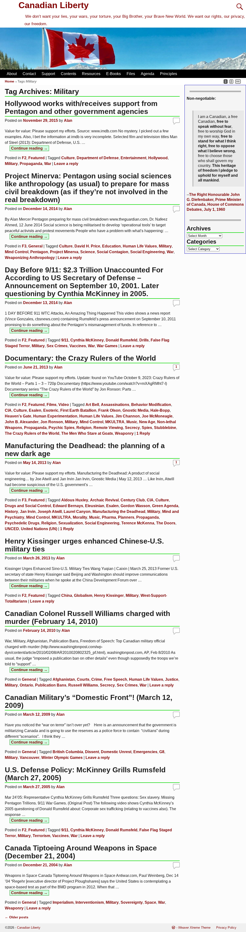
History (11, 512)
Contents (68, 74)
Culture (68, 158)
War (47, 164)
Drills (144, 340)
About (12, 74)
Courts (83, 679)
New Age (147, 422)
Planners (126, 517)
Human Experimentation (55, 416)
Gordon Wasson (135, 506)
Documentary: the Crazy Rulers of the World (80, 358)
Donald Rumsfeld (121, 340)
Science (87, 252)
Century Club (133, 500)
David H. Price (87, 246)
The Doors (165, 523)
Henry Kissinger (109, 595)
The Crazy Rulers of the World (32, 433)
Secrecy (132, 428)
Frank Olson (109, 410)
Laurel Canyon (77, 512)
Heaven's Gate (18, 416)
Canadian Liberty (53, 5)
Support (48, 74)
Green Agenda (165, 506)
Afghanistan (64, 679)
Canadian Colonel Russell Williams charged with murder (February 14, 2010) (87, 617)
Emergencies (145, 752)
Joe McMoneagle (157, 416)
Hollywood (158, 158)
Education (111, 246)
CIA (8, 410)
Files (131, 74)
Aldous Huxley (74, 500)
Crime (96, 679)
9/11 (64, 340)
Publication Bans (50, 685)
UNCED (12, 529)
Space (150, 902)
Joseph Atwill (49, 512)
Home (9, 81)
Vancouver (29, 758)
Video (63, 405)
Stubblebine (165, 428)
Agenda (147, 74)
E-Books (113, 74)
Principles (168, 74)
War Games (107, 346)
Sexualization (70, 523)
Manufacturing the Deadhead (118, 512)
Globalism (83, 595)
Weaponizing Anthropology (30, 258)
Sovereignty (132, 902)
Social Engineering (147, 252)
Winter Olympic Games (62, 758)
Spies (147, 428)
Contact (29, 74)
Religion (84, 428)
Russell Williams (83, 685)
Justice (171, 679)
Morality (80, 517)
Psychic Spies (61, 428)
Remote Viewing (108, 428)
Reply (143, 433)
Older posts (16, 917)
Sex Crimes (57, 346)
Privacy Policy (226, 927)
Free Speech (115, 679)
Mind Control (16, 252)
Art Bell (92, 405)
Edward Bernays (68, 506)
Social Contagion (112, 252)
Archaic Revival (104, 500)
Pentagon (39, 252)
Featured (36, 158)
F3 (24, 246)
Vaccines (77, 346)
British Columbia (68, 752)
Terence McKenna (137, 523)
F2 (24, 158)
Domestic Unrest (116, 752)
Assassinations (115, 405)
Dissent (92, 752)
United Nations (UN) (39, 529)
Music (131, 422)
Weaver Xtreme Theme (194, 927)
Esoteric (50, 410)
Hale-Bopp (160, 410)
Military (11, 164)
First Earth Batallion (78, 410)
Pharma (109, 517)
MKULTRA (114, 422)
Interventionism (89, 902)
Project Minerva (64, 252)
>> (238, 81)
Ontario (26, 685)
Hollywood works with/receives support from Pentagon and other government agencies (81, 107)
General (35, 246)
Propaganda (31, 164)
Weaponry (124, 433)
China (66, 595)
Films (51, 405)
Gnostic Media (135, 410)
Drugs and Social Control (28, 506)
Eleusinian (94, 506)
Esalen (35, 410)
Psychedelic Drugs (22, 523)
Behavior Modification (151, 405)
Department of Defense (98, 158)
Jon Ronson (51, 422)
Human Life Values (140, 246)
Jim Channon (127, 416)
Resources (91, 74)
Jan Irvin (28, 512)
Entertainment (133, 158)
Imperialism (63, 902)
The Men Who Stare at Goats (87, 433)
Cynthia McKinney (87, 340)
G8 (161, 752)
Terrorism (41, 836)
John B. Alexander (21, 422)
